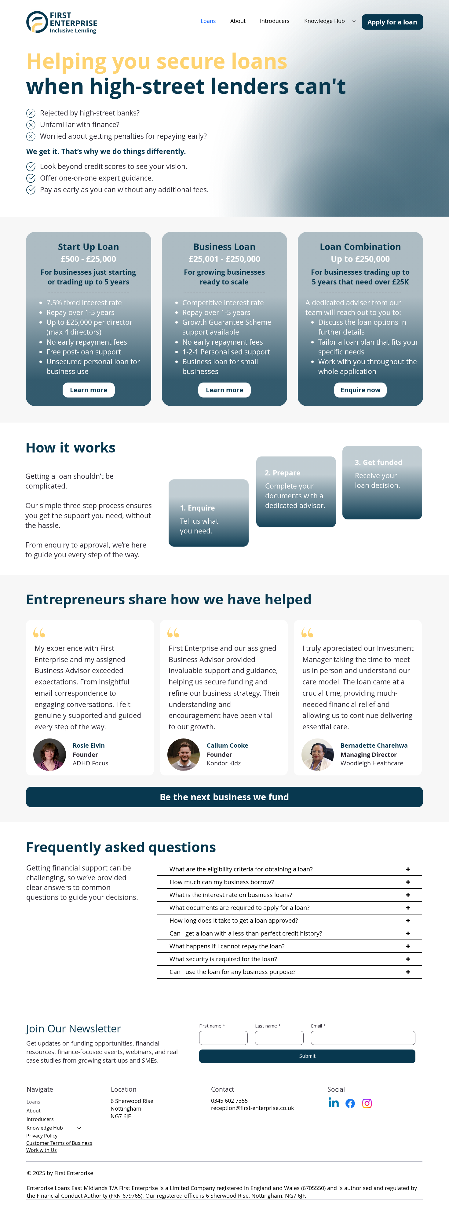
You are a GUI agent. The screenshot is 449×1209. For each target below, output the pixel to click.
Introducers (40, 1119)
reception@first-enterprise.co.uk (252, 1108)
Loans (33, 1101)
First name (212, 1025)
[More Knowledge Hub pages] (354, 21)
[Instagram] (367, 1103)
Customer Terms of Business (59, 1143)
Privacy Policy (41, 1135)
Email (318, 1025)
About (34, 1110)
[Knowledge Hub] (79, 1127)
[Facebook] (350, 1103)
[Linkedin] (333, 1103)
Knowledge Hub (45, 1127)
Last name (268, 1025)
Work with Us (41, 1150)
